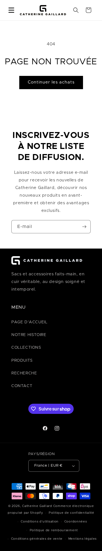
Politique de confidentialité (71, 512)
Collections (26, 348)
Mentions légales (82, 538)
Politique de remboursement (54, 530)
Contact (21, 386)
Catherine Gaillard (37, 506)
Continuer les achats (51, 82)
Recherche (24, 373)
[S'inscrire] (84, 226)
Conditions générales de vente (37, 538)
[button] (11, 10)
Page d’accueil (29, 322)
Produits (22, 361)
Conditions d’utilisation (40, 521)
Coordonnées (75, 521)
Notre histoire (28, 335)
